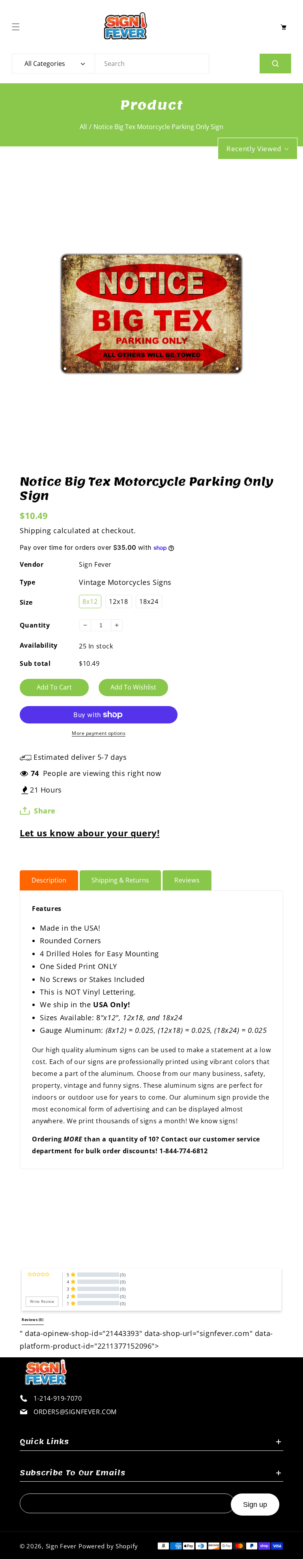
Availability (39, 645)
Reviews (187, 880)
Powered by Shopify (108, 1546)
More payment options (98, 733)
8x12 (90, 601)
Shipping (35, 530)
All (83, 126)
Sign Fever (95, 564)
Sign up (255, 1504)
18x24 (149, 601)
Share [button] (45, 810)
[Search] (275, 63)
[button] (18, 27)
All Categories (44, 63)
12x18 (118, 601)
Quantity (35, 625)
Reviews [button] (33, 1319)
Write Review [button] (42, 1301)
